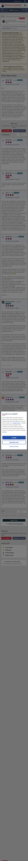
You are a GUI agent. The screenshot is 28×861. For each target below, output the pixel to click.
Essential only (14, 442)
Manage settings (14, 446)
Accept (14, 438)
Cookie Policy (16, 423)
